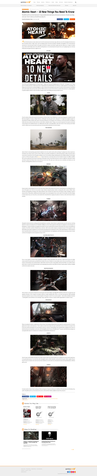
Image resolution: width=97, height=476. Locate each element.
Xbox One (51, 398)
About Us (27, 470)
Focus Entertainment (36, 398)
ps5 (48, 398)
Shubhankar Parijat (29, 19)
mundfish (42, 398)
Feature (26, 9)
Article (23, 9)
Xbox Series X (25, 399)
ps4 (46, 398)
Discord (39, 156)
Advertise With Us (23, 471)
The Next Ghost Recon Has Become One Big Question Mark (48, 442)
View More (25, 424)
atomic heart (29, 398)
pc (44, 398)
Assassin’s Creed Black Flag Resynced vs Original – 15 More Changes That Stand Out (31, 442)
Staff (30, 470)
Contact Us (22, 470)
